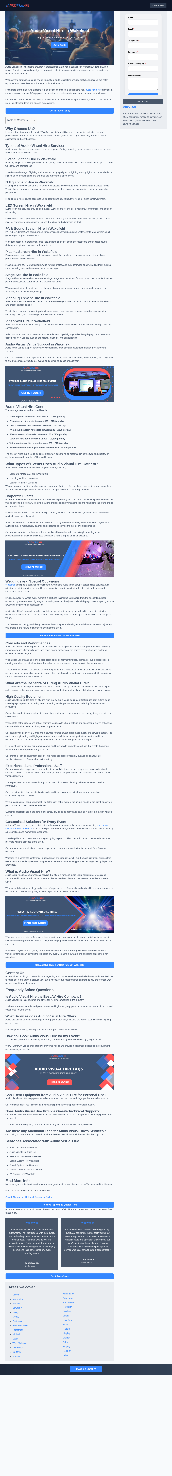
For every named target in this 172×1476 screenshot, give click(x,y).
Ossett (8, 1197)
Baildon (66, 1337)
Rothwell (29, 1197)
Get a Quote (59, 45)
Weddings (10, 585)
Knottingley (68, 1293)
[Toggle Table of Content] (32, 120)
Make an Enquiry (86, 1369)
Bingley (66, 1346)
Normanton (18, 1197)
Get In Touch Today (59, 110)
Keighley (67, 1351)
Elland (66, 1315)
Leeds (15, 1338)
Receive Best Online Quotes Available (60, 635)
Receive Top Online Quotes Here (60, 1204)
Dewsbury (40, 1197)
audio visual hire (94, 90)
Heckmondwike (20, 1325)
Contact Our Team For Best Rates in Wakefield (59, 965)
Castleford (17, 1321)
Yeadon (66, 1324)
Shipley (66, 1333)
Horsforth (67, 1307)
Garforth (16, 1352)
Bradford (67, 1311)
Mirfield (16, 1334)
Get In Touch (143, 101)
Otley (65, 1342)
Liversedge (17, 1347)
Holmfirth (67, 1320)
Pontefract (17, 1330)
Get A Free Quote (60, 1276)
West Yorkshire (19, 1343)
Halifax (66, 1329)
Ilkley (65, 1355)
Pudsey (16, 1356)
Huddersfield (69, 1302)
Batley (49, 1197)
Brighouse (68, 1298)
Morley (15, 1316)
